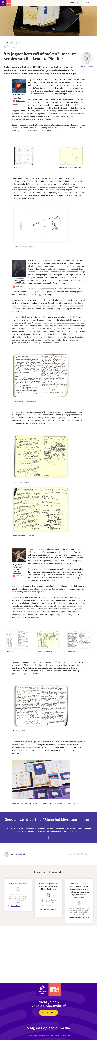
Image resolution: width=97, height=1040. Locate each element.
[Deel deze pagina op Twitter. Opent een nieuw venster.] (11, 42)
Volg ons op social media (48, 1028)
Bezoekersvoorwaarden (60, 1035)
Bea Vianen (40, 269)
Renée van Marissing (48, 909)
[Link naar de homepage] (5, 3)
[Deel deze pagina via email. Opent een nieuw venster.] (86, 855)
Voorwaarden (44, 1035)
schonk (17, 67)
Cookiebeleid (32, 1035)
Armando (31, 269)
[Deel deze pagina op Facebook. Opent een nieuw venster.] (13, 42)
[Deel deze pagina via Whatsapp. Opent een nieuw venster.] (16, 42)
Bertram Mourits (88, 66)
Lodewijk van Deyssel (56, 269)
